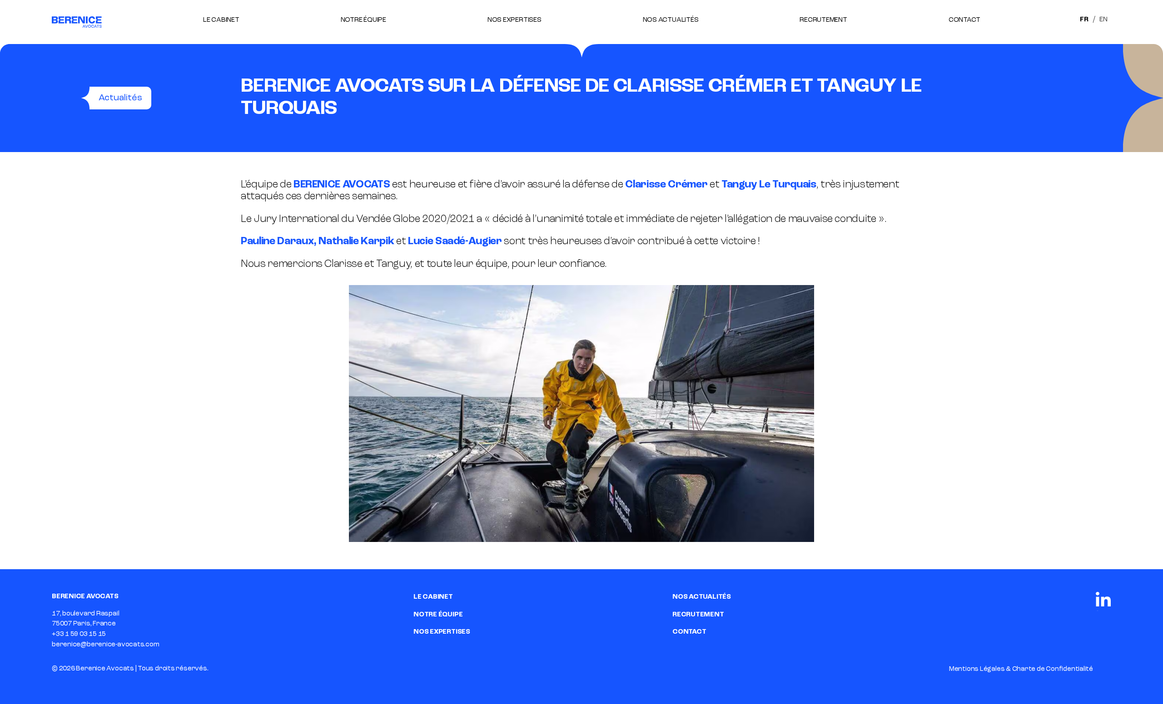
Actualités (120, 98)
